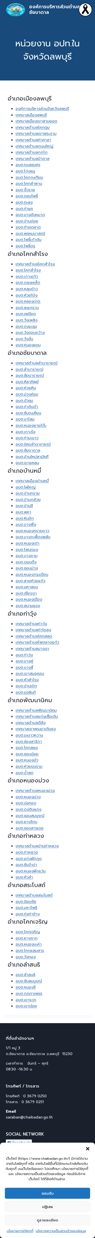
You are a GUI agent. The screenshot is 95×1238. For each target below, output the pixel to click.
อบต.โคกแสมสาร (30, 951)
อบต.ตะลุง (24, 202)
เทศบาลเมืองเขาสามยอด (36, 121)
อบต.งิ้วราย (25, 190)
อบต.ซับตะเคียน (28, 413)
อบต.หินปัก (25, 518)
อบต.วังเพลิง (27, 320)
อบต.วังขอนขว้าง (30, 333)
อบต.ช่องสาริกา (29, 742)
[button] (87, 1148)
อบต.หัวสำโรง (27, 680)
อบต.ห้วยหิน (26, 388)
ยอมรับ (48, 1193)
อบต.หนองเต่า (27, 543)
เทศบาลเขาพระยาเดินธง (36, 729)
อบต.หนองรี (26, 987)
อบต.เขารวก (26, 1000)
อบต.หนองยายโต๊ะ (31, 426)
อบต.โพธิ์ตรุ (25, 246)
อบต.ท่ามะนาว (27, 438)
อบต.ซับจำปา (26, 865)
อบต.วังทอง (26, 957)
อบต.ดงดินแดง (28, 809)
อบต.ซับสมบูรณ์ (29, 981)
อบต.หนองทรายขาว (32, 531)
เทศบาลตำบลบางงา (32, 649)
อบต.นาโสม (25, 419)
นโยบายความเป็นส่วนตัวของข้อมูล (61, 1231)
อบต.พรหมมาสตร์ (30, 234)
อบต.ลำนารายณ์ (29, 369)
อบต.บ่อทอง (26, 803)
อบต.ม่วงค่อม (27, 394)
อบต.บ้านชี (24, 506)
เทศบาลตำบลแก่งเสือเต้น (37, 716)
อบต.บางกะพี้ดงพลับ (33, 537)
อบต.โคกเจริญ (28, 932)
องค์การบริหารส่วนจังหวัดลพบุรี (42, 109)
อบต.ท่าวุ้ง (24, 655)
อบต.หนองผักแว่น (31, 871)
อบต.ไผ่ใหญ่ (26, 487)
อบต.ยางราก (27, 938)
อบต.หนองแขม (28, 345)
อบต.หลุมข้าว (27, 289)
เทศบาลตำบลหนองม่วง (35, 791)
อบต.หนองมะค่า (29, 944)
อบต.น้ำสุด (24, 773)
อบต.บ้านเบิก (26, 686)
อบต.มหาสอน (27, 587)
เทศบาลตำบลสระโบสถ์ (34, 895)
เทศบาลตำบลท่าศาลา (33, 140)
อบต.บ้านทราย (28, 493)
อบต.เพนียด (26, 314)
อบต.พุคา (23, 512)
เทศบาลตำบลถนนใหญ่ (34, 146)
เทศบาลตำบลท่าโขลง (33, 630)
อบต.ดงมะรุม (26, 326)
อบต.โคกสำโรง (28, 270)
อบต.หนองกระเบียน (32, 575)
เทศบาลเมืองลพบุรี (31, 115)
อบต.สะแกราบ (27, 308)
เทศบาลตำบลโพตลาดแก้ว (37, 642)
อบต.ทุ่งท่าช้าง (28, 914)
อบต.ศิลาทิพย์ (27, 382)
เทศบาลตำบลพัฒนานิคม (36, 710)
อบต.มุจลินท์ (26, 692)
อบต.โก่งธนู (25, 171)
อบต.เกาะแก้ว (27, 277)
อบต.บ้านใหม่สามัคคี (32, 457)
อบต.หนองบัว (27, 760)
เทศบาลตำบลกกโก (32, 152)
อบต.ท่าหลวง (27, 852)
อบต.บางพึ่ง (26, 525)
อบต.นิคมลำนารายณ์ (33, 444)
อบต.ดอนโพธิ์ (27, 196)
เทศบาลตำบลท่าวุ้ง (31, 624)
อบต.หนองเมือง (29, 599)
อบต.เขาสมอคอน (30, 674)
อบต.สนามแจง (28, 606)
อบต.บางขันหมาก (30, 215)
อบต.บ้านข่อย (27, 221)
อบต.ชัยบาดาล (28, 450)
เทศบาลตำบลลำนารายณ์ (36, 363)
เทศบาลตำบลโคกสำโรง (35, 264)
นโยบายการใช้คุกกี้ (20, 1231)
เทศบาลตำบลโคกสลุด (34, 636)
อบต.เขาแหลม (27, 463)
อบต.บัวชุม (24, 401)
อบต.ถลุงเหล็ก (28, 283)
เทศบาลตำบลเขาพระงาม (36, 134)
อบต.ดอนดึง (26, 562)
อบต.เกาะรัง (25, 432)
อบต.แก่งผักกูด (29, 859)
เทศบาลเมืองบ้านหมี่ (32, 481)
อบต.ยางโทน (26, 822)
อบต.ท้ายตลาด (28, 227)
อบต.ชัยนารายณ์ (30, 376)
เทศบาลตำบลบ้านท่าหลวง (37, 846)
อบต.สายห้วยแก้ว (30, 581)
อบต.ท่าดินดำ (27, 407)
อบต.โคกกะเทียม (29, 177)
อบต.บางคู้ (24, 661)
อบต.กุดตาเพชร (29, 994)
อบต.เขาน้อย (26, 1006)
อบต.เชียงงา (26, 593)
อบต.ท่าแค (24, 209)
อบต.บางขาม (27, 556)
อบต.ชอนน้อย (27, 754)
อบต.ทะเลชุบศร (28, 165)
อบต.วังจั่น (24, 339)
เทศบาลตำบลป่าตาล (32, 159)
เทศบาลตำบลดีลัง (31, 723)
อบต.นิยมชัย (26, 902)
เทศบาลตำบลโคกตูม (33, 127)
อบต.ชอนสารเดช (29, 828)
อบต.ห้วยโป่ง (27, 295)
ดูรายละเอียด (47, 1220)
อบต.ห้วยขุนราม (29, 766)
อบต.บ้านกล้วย (28, 500)
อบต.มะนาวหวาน (29, 735)
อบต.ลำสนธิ (25, 975)
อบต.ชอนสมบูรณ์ (30, 816)
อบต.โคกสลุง (27, 748)
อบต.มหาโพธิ (26, 908)
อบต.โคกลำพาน (29, 184)
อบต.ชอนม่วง (27, 568)
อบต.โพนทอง (27, 550)
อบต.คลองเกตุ (28, 301)
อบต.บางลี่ (24, 667)
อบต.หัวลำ (24, 877)
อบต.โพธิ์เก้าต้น (28, 240)
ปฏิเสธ (47, 1206)
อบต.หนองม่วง (28, 797)
